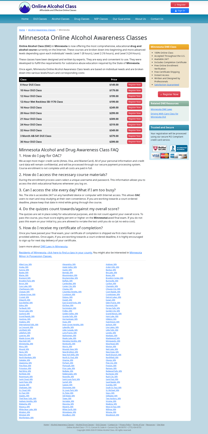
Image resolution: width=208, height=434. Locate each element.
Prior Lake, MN (68, 368)
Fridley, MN (67, 311)
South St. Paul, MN (113, 387)
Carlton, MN (111, 283)
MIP (101, 19)
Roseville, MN (68, 376)
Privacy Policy (125, 424)
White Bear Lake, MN (28, 409)
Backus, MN (111, 270)
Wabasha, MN (25, 404)
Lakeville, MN (68, 327)
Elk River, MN (67, 305)
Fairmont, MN (111, 305)
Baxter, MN (23, 272)
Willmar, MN (111, 409)
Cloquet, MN (24, 291)
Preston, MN (111, 365)
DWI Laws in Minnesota (54, 246)
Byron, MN (23, 283)
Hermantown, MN (70, 319)
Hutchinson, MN (112, 322)
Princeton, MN (25, 368)
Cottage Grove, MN (27, 294)
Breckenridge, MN (70, 278)
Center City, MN (69, 286)
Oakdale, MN (24, 360)
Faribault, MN (24, 308)
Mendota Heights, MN (71, 341)
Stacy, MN (110, 393)
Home (24, 19)
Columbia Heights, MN (71, 291)
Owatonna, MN (25, 363)
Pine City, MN (111, 363)
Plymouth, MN (68, 365)
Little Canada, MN (70, 330)
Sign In (181, 10)
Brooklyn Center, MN (114, 278)
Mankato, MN (111, 335)
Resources (150, 424)
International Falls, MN (28, 324)
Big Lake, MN (111, 272)
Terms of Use (138, 424)
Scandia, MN (111, 385)
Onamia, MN (67, 360)
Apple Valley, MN (69, 267)
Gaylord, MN (24, 313)
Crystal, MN (24, 297)
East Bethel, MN (26, 302)
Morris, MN (67, 346)
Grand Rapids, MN (26, 316)
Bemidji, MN (67, 272)
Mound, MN (24, 349)
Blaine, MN (23, 275)
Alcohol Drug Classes (85, 424)
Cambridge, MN (69, 283)
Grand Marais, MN (114, 313)
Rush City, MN (112, 376)
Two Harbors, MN (113, 398)
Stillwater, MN (111, 395)
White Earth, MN (69, 409)
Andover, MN (111, 264)
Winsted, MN (24, 415)
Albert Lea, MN (25, 264)
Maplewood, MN (113, 338)
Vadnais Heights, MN (28, 401)
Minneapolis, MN (113, 341)
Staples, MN (24, 395)
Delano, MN (67, 297)
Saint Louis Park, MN (71, 379)
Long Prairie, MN (69, 333)
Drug (81, 19)
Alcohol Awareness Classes (42, 29)
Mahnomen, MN (69, 335)
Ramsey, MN (111, 368)
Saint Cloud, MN (26, 379)
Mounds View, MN (70, 349)
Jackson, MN (111, 324)
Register (181, 4)
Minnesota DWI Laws (161, 109)
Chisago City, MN (113, 289)
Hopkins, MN (24, 322)
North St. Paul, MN (70, 357)
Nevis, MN (23, 352)
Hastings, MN (24, 319)
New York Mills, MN (70, 354)
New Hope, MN (112, 352)
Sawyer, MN (67, 385)
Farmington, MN (69, 308)
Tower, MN (66, 398)
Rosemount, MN (26, 376)
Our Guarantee (121, 19)
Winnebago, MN (69, 412)
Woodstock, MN (112, 415)
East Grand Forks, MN (71, 302)
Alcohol (60, 19)
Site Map (160, 424)
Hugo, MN (66, 322)
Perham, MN (67, 363)
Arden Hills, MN (112, 267)
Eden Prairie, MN (113, 302)
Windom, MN (24, 412)
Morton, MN (111, 346)
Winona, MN (111, 412)
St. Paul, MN (24, 393)
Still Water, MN (68, 395)
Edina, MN (23, 305)
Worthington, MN (26, 417)
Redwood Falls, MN (114, 371)
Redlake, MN (67, 371)
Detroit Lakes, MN (113, 297)
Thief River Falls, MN (27, 398)
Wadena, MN (111, 404)
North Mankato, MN (27, 357)
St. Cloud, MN (24, 390)
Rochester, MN (112, 374)
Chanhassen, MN (26, 289)
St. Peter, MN (67, 393)
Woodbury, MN (68, 415)
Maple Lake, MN (69, 338)
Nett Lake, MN (112, 349)
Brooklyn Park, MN (27, 280)
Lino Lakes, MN (112, 327)
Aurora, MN (24, 270)
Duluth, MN (67, 300)
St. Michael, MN (112, 390)
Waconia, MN (68, 404)
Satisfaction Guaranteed (166, 84)
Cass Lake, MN (25, 286)
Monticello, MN (68, 343)
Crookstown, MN (113, 294)
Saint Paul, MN (112, 379)
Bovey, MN (110, 275)
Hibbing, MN (111, 319)
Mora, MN (23, 346)
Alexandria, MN (69, 264)
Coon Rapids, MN (113, 291)
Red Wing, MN (25, 371)
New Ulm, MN (25, 354)
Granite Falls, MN (69, 316)
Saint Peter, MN (25, 382)
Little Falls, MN (112, 330)
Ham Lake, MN (112, 316)
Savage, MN (24, 385)
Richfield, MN (24, 374)
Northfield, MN (112, 357)
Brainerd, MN (24, 278)
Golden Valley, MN (70, 313)
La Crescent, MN (26, 327)
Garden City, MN (113, 311)
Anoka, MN (23, 267)
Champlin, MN (112, 286)
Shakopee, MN (25, 387)
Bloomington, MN (69, 275)
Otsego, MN (111, 360)
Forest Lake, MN (26, 311)
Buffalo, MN (67, 280)
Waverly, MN (67, 406)
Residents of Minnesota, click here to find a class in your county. (56, 252)
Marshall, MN (24, 341)
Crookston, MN (68, 294)
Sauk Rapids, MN (113, 382)
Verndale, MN (68, 401)
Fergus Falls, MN (113, 308)
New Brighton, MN (70, 352)
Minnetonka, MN (26, 343)
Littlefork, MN (24, 333)
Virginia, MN (111, 401)
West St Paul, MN (113, 406)
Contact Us (157, 19)
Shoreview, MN (68, 387)
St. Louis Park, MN (70, 390)
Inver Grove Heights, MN (72, 324)
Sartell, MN (67, 382)
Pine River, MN (25, 365)
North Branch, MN (113, 354)
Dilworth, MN (24, 300)
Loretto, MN (111, 333)
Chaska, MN (67, 289)
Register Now (170, 94)
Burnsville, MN (112, 280)
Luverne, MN (24, 335)
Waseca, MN (24, 406)
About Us (140, 19)
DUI (40, 19)
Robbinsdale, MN (69, 374)
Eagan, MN (110, 300)
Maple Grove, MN (26, 338)
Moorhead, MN (112, 343)
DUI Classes (101, 424)
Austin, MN (67, 270)
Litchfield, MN (25, 330)
